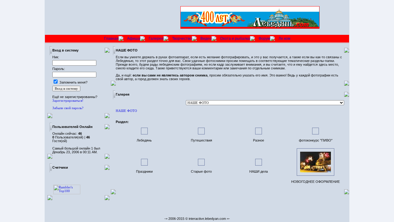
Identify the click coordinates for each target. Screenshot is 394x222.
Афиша (133, 38)
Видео (205, 38)
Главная (111, 38)
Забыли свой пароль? (67, 108)
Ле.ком (284, 38)
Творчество (182, 38)
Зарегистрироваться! (67, 100)
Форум (264, 38)
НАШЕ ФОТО (126, 111)
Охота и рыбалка (235, 38)
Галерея (156, 38)
